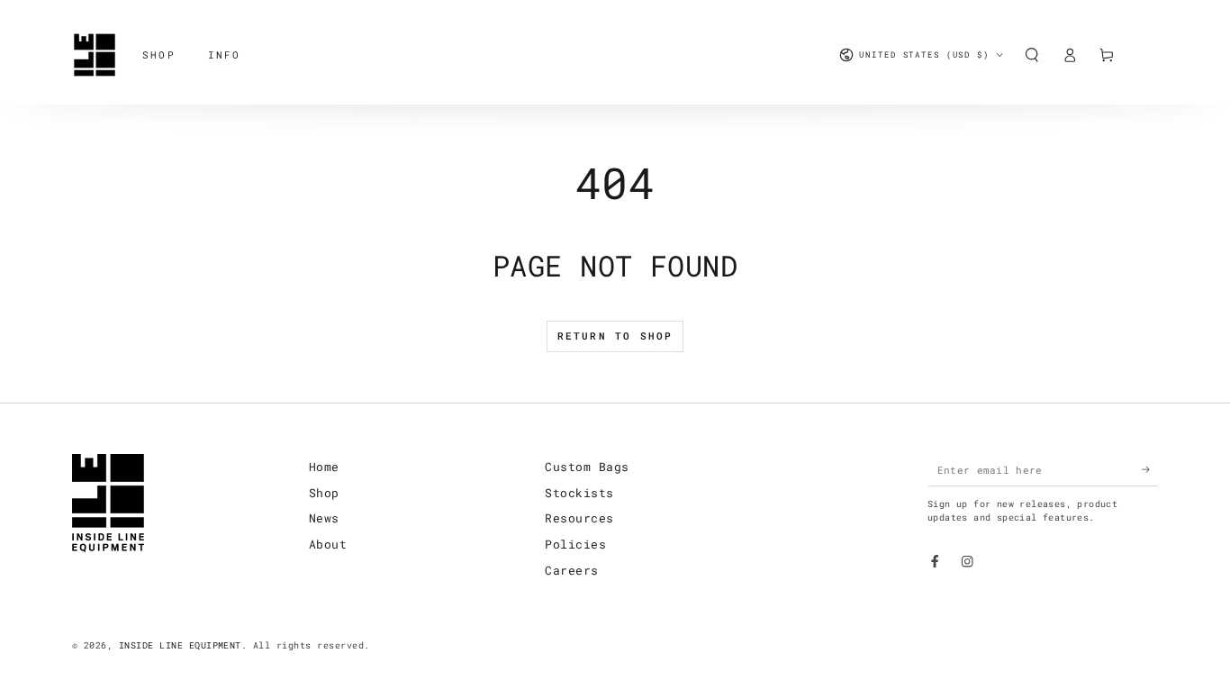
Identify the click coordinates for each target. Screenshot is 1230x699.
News (324, 518)
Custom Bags (587, 466)
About (328, 544)
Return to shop (615, 335)
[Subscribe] (1150, 470)
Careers (571, 570)
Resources (579, 518)
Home (324, 466)
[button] (1032, 54)
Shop (324, 493)
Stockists (579, 493)
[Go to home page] (94, 54)
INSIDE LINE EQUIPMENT (180, 645)
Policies (575, 544)
